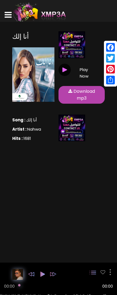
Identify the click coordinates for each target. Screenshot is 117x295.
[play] (102, 272)
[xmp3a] (39, 12)
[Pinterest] (110, 69)
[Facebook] (110, 47)
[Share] (110, 80)
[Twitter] (110, 58)
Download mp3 (83, 95)
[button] (31, 274)
